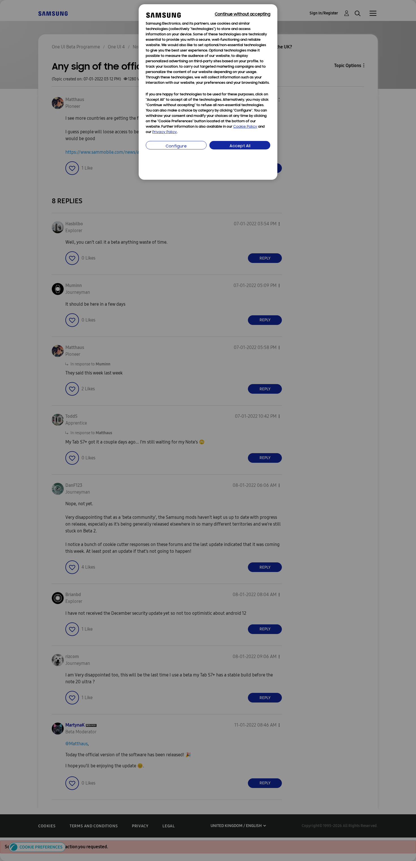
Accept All (240, 146)
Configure (176, 146)
